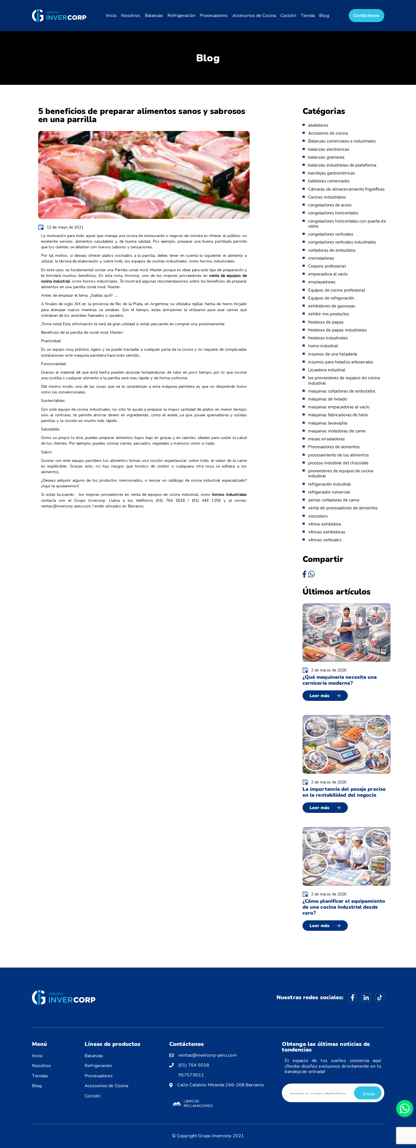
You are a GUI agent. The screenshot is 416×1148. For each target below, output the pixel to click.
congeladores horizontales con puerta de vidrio (347, 224)
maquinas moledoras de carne (337, 431)
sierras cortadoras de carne (334, 500)
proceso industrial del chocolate (338, 463)
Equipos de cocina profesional (336, 290)
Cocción (288, 15)
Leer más (320, 696)
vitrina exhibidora (324, 524)
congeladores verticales (330, 234)
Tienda (308, 15)
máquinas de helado (327, 399)
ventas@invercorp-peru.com (207, 1055)
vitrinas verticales (324, 539)
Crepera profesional (327, 266)
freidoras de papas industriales (337, 330)
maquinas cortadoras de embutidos (341, 391)
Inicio (111, 15)
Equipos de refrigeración (331, 298)
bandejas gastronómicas (331, 173)
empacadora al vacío (328, 274)
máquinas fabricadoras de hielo (338, 414)
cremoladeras (321, 258)
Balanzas (154, 15)
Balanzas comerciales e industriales (342, 141)
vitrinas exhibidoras (326, 532)
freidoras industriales (328, 338)
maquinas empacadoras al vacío (338, 407)
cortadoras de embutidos (331, 250)
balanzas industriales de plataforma (342, 165)
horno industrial (323, 345)
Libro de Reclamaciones (198, 1103)
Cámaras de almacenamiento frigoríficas (346, 189)
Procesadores (214, 15)
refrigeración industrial (329, 484)
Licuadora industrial (326, 369)
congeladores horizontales (333, 213)
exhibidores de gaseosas (331, 306)
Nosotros (130, 15)
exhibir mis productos (328, 313)
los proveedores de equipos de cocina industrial (344, 380)
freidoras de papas (326, 322)
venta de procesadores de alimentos (343, 508)
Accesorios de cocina (328, 133)
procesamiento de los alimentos (338, 455)
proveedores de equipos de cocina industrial (340, 473)
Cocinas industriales (327, 197)
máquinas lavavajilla (327, 423)
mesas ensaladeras (326, 438)
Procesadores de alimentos (334, 446)
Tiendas (40, 1076)
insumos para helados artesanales (340, 362)
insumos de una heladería (332, 354)
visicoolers (318, 516)
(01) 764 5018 (193, 1065)
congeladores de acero (329, 205)
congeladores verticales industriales (342, 242)
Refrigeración (181, 15)
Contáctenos (366, 15)
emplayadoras (321, 282)
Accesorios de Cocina (254, 15)
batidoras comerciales (328, 181)
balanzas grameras (326, 157)
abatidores (318, 125)
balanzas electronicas (328, 149)
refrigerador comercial (329, 492)
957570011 (191, 1075)
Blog (324, 15)
